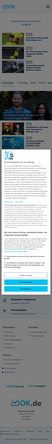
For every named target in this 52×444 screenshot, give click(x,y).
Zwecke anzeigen (26, 275)
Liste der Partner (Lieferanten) (15, 251)
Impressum (19, 202)
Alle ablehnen (26, 289)
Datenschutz (8, 202)
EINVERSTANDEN (26, 282)
